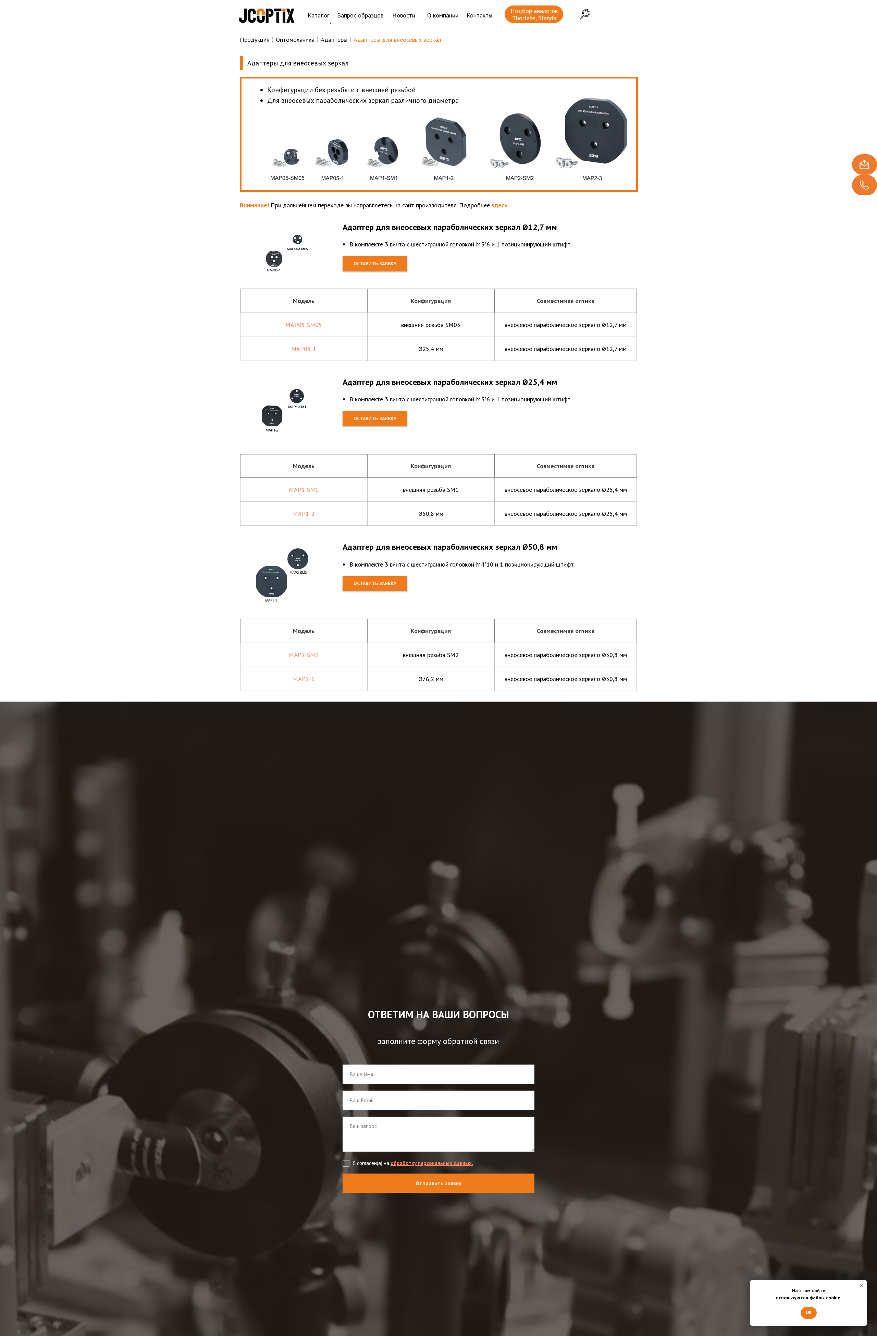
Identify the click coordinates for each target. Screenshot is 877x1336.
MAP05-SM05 (303, 325)
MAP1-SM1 (304, 490)
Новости (403, 15)
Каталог (318, 15)
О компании (442, 15)
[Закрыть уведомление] (861, 1285)
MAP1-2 (303, 514)
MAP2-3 (303, 679)
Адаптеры (334, 40)
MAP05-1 (303, 349)
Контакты (479, 15)
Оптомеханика (295, 40)
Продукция (255, 40)
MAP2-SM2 (304, 655)
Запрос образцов (360, 15)
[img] (266, 15)
